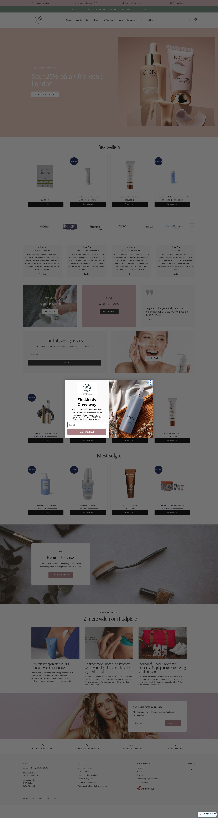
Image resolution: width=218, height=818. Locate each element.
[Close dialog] (150, 382)
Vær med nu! (87, 432)
